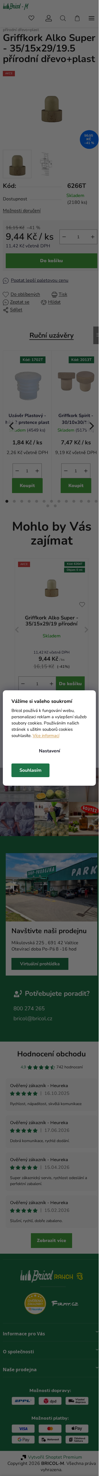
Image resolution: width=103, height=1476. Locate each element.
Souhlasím (30, 770)
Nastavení (49, 751)
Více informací (46, 735)
